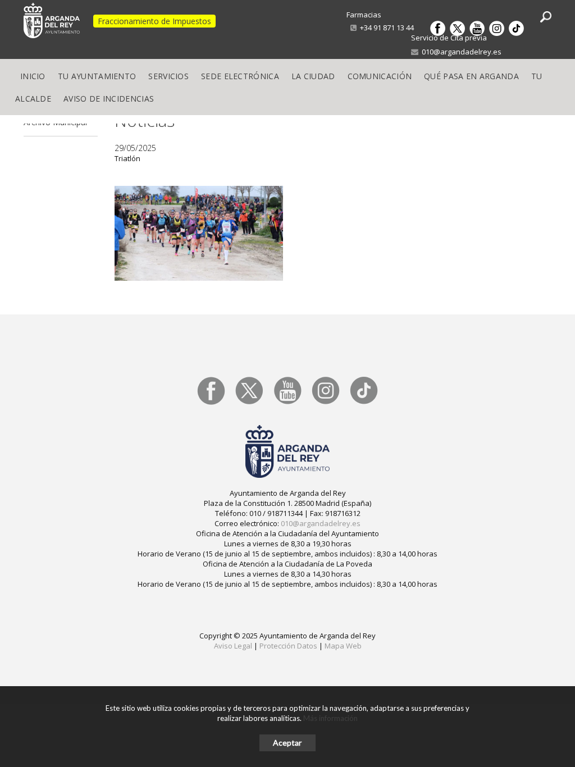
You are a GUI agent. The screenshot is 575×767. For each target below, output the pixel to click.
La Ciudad (313, 76)
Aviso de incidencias (108, 98)
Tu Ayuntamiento (97, 76)
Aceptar (287, 742)
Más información (330, 718)
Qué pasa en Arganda (471, 76)
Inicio (32, 76)
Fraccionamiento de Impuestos (154, 21)
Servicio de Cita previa (449, 38)
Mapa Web (343, 646)
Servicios (168, 76)
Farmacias (363, 15)
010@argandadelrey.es (459, 52)
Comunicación (380, 76)
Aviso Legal (233, 646)
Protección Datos (288, 646)
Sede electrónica (240, 76)
